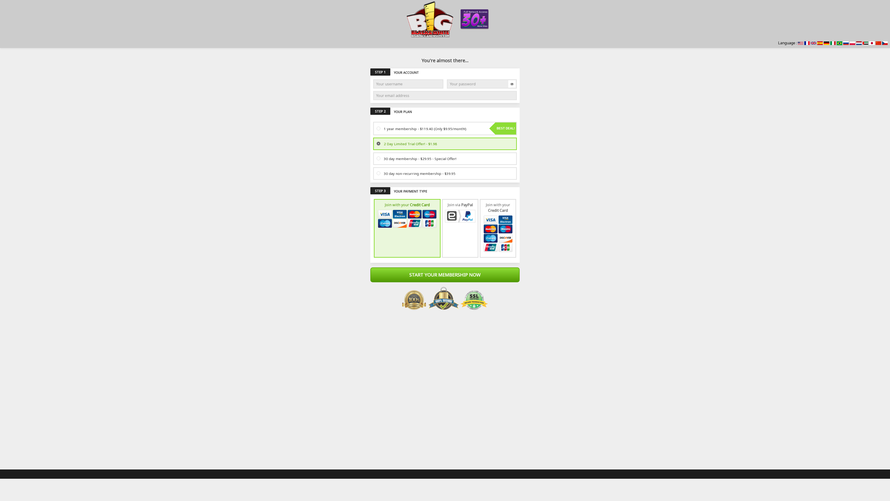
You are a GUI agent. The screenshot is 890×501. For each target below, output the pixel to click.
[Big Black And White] (445, 19)
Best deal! (506, 128)
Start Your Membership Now (445, 275)
